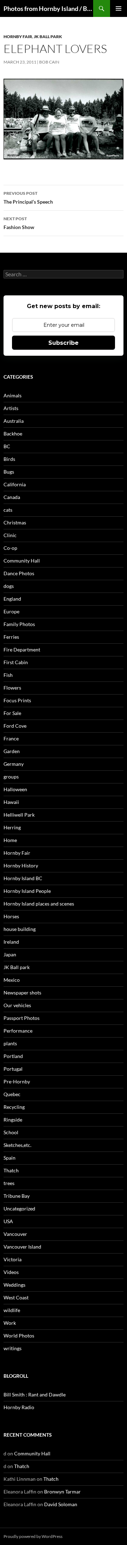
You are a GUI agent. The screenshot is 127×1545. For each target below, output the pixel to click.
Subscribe (63, 342)
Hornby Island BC (23, 878)
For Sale (12, 713)
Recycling (14, 1107)
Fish (8, 675)
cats (8, 510)
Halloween (15, 789)
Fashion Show (19, 223)
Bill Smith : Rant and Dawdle (35, 1394)
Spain (10, 1158)
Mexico (12, 980)
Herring (12, 827)
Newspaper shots (22, 993)
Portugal (13, 1069)
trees (9, 1183)
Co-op (10, 548)
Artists (11, 408)
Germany (14, 764)
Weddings (14, 1285)
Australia (14, 421)
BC (7, 446)
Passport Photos (22, 1018)
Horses (11, 916)
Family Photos (19, 624)
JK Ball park (48, 36)
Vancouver (15, 1234)
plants (10, 1043)
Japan (10, 954)
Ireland (11, 942)
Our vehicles (17, 1005)
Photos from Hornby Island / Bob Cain (48, 8)
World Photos (19, 1336)
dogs (9, 586)
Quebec (12, 1094)
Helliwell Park (19, 815)
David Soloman (60, 1504)
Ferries (11, 637)
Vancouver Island (22, 1247)
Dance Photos (19, 573)
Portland (13, 1056)
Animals (13, 395)
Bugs (9, 472)
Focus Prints (17, 700)
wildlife (12, 1310)
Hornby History (21, 865)
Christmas (15, 522)
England (12, 599)
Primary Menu (118, 8)
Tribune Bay (17, 1196)
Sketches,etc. (17, 1145)
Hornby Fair (18, 36)
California (15, 484)
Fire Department (22, 650)
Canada (12, 497)
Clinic (10, 535)
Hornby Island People (27, 891)
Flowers (12, 688)
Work (10, 1323)
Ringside (13, 1120)
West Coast (16, 1297)
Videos (11, 1272)
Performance (18, 1031)
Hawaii (11, 802)
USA (8, 1221)
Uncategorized (19, 1209)
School (11, 1132)
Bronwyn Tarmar (62, 1492)
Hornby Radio (19, 1407)
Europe (11, 611)
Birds (9, 459)
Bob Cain (49, 62)
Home (10, 840)
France (11, 738)
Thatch (11, 1170)
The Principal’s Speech (28, 198)
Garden (12, 751)
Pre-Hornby (17, 1081)
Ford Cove (15, 726)
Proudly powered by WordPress (33, 1536)
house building (20, 929)
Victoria (13, 1259)
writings (13, 1348)
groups (11, 777)
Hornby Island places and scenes (39, 904)
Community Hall (22, 561)
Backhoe (13, 434)
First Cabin (16, 662)
